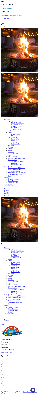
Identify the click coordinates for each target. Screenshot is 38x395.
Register (6, 18)
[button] (32, 390)
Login (2, 23)
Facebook (7, 189)
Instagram (7, 192)
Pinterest (6, 193)
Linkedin (6, 190)
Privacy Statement (28, 392)
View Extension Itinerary (7, 352)
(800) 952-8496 (7, 8)
